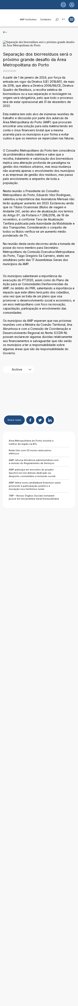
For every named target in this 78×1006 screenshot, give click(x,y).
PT (63, 19)
